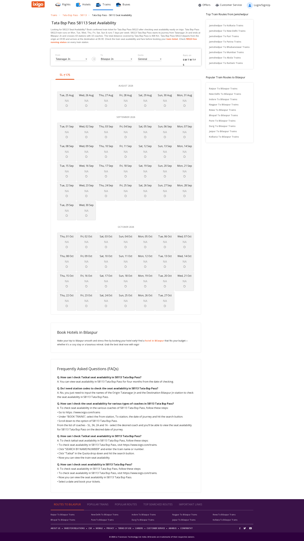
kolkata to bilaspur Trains (224, 136)
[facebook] (240, 528)
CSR (90, 528)
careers (139, 528)
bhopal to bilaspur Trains (223, 115)
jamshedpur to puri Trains (224, 36)
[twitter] (244, 528)
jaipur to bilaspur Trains (223, 131)
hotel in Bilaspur (154, 340)
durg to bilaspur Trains (222, 126)
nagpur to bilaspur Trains (223, 104)
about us (55, 528)
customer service (156, 528)
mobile (99, 528)
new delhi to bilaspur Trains (225, 93)
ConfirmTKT (186, 528)
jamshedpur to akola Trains (225, 57)
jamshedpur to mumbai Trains (226, 52)
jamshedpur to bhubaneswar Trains (229, 46)
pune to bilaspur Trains (222, 120)
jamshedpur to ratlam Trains (226, 62)
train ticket (172, 39)
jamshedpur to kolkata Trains (226, 25)
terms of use (124, 528)
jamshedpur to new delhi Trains (227, 30)
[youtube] (250, 528)
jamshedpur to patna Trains (225, 41)
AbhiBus (173, 528)
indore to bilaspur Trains (223, 99)
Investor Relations (74, 528)
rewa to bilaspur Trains (222, 109)
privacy (110, 528)
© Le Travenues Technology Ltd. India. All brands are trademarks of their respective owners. (152, 537)
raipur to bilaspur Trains (223, 88)
